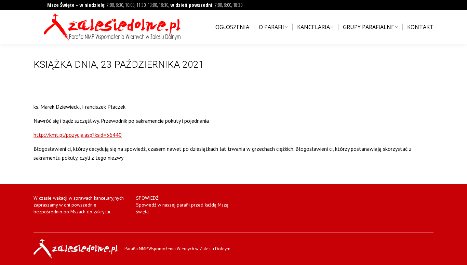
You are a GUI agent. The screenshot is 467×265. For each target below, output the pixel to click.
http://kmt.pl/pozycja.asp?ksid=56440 (78, 134)
